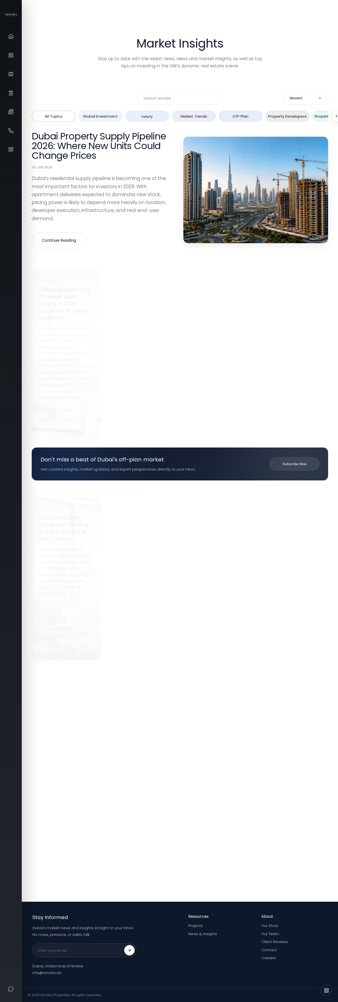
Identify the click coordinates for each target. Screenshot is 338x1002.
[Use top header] (326, 990)
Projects (195, 925)
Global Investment (100, 116)
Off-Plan (240, 116)
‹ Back (42, 875)
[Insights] (11, 111)
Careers (268, 957)
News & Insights (202, 933)
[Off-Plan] (11, 55)
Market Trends (194, 116)
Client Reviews (274, 941)
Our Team (270, 933)
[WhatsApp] (11, 989)
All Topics (53, 116)
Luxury (147, 116)
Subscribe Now (295, 464)
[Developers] (11, 93)
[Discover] (11, 149)
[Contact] (11, 130)
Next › (317, 875)
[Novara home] (11, 15)
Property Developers (287, 116)
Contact (269, 949)
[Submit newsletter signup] (129, 950)
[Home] (11, 36)
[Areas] (11, 74)
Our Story (269, 925)
